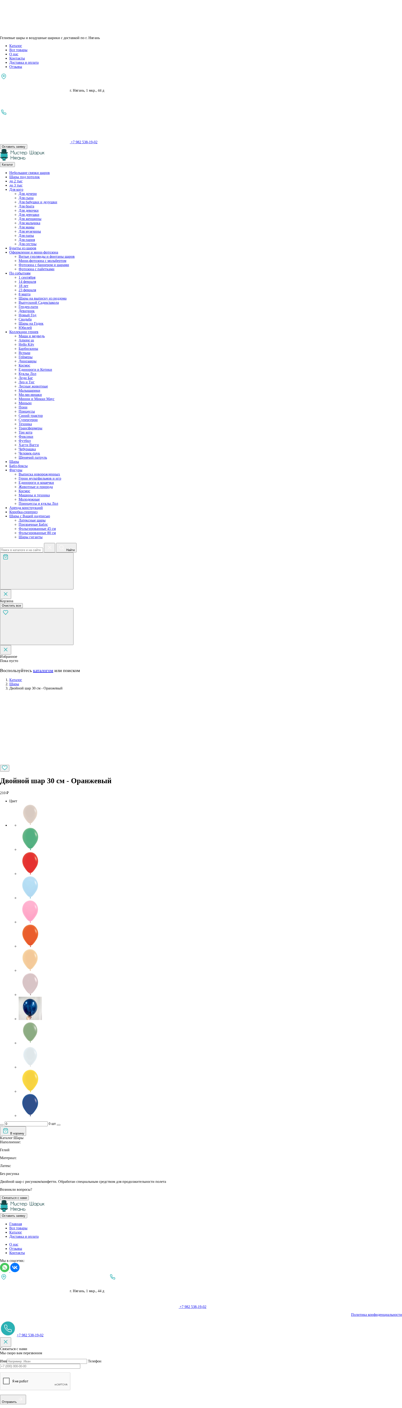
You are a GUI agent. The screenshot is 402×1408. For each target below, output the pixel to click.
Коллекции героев (23, 332)
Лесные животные (33, 386)
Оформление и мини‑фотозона (33, 252)
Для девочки (29, 210)
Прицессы (27, 411)
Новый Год (27, 315)
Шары (14, 462)
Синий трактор (31, 416)
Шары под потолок (24, 177)
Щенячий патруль (33, 457)
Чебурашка (27, 449)
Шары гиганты (31, 537)
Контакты (17, 58)
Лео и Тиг (27, 382)
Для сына (26, 198)
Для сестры (28, 244)
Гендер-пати (28, 307)
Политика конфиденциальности (376, 1315)
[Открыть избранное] (37, 626)
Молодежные (29, 499)
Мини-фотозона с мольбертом (42, 261)
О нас (13, 54)
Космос (24, 365)
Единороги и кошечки (36, 483)
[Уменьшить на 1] (2, 1125)
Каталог (15, 46)
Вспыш (24, 353)
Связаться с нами (14, 1198)
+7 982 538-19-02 (30, 1335)
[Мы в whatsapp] (5, 1271)
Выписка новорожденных (39, 474)
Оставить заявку (13, 146)
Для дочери (28, 194)
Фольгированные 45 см (37, 529)
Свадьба (25, 319)
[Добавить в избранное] (4, 768)
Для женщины (30, 219)
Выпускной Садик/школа (39, 302)
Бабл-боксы (18, 466)
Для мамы (26, 227)
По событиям (19, 273)
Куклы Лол (27, 374)
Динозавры (28, 361)
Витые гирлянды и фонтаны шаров (47, 256)
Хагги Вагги (29, 445)
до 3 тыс (16, 185)
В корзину (16, 1133)
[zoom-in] (35, 763)
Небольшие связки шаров (29, 173)
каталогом (43, 670)
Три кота (25, 432)
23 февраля (27, 290)
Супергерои (28, 420)
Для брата (26, 206)
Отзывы (15, 67)
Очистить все (11, 605)
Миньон (25, 403)
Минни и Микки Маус (36, 399)
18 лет (23, 286)
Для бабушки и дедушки (38, 202)
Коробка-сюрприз (23, 512)
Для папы (26, 235)
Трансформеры (30, 428)
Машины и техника (34, 495)
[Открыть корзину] (37, 570)
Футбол (25, 441)
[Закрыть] (5, 594)
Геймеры (26, 357)
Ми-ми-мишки (30, 395)
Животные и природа (36, 487)
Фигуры (15, 470)
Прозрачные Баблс (33, 524)
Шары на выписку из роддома (43, 298)
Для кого (16, 189)
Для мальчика (29, 223)
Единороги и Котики (35, 369)
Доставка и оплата (24, 62)
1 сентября (27, 277)
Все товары (18, 50)
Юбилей (25, 328)
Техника (25, 424)
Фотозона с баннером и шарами (44, 265)
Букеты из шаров (22, 248)
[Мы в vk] (15, 1271)
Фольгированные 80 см (37, 533)
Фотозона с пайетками (36, 269)
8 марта (24, 294)
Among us (26, 340)
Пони (23, 407)
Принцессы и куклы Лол (38, 503)
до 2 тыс (16, 181)
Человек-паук (29, 453)
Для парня (27, 240)
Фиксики (26, 436)
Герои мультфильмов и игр (40, 478)
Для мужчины (30, 231)
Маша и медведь (32, 336)
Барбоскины (28, 349)
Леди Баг (26, 378)
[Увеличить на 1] (58, 1125)
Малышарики (29, 390)
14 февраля (27, 282)
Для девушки (29, 215)
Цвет (13, 801)
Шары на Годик (31, 323)
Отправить (9, 1402)
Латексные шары (32, 520)
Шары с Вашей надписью (29, 516)
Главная (15, 1224)
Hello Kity (26, 344)
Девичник (27, 311)
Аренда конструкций (26, 508)
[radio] (210, 815)
